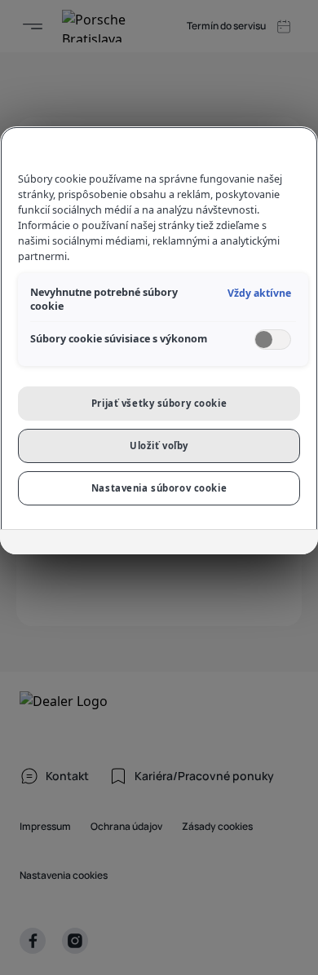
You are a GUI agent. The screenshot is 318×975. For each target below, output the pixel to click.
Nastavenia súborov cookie (159, 488)
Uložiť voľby (159, 445)
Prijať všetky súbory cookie (159, 403)
